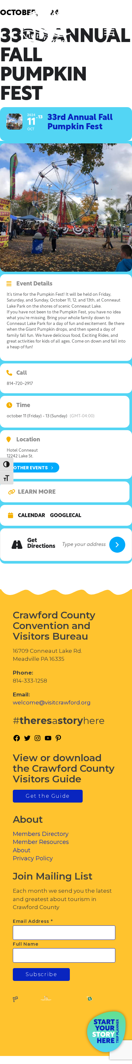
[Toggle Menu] (109, 32)
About (21, 850)
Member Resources (41, 842)
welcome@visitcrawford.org (52, 702)
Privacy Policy (33, 858)
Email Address (33, 921)
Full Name (25, 944)
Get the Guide (48, 796)
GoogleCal (65, 515)
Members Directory (41, 834)
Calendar (31, 515)
